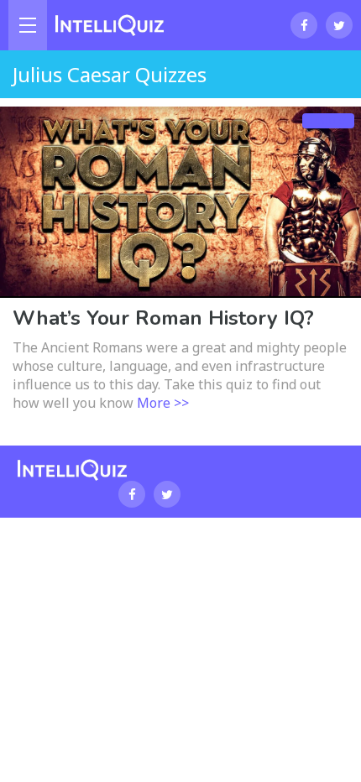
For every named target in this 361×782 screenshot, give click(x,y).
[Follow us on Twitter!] (339, 25)
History (328, 121)
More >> (163, 403)
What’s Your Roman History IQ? (163, 318)
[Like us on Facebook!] (303, 25)
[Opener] (27, 25)
